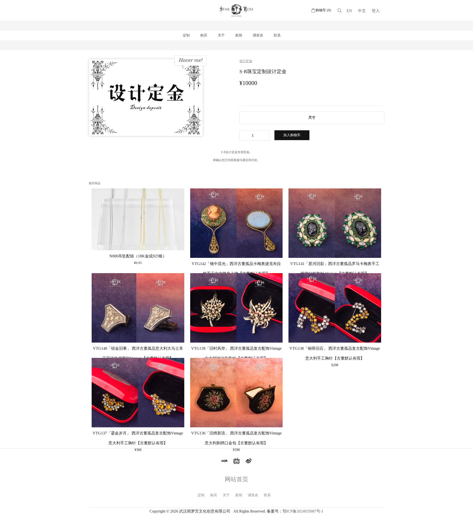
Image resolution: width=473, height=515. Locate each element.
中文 (362, 11)
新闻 (238, 35)
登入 (376, 11)
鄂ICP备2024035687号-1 (303, 511)
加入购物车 (292, 135)
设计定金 (245, 61)
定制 (186, 35)
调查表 (258, 35)
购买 (203, 35)
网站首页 (236, 479)
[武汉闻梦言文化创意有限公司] (236, 17)
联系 (277, 35)
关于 (221, 35)
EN (349, 11)
